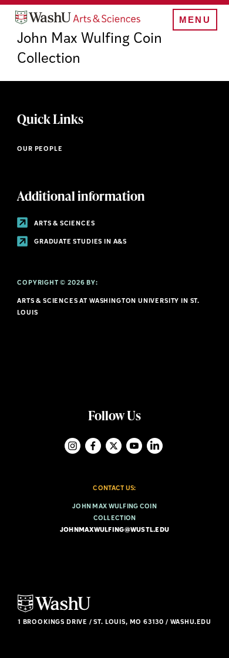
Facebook (93, 446)
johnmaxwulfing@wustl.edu (115, 530)
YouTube (134, 446)
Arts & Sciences (63, 224)
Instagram (72, 446)
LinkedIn (155, 446)
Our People (39, 149)
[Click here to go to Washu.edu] (54, 611)
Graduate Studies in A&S (79, 242)
